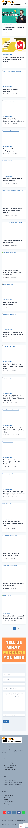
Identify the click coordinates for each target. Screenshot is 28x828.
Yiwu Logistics (8, 804)
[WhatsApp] (23, 812)
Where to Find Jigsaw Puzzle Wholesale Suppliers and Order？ (12, 211)
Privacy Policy (6, 824)
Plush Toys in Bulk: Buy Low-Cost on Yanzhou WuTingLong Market (13, 366)
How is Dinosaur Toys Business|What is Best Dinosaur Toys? (13, 462)
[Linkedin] (9, 812)
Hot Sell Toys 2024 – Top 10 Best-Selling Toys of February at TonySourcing (13, 398)
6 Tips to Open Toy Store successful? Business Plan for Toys (13, 524)
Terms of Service (15, 824)
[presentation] (14, 15)
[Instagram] (14, 812)
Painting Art (7, 799)
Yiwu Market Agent (9, 763)
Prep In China (7, 797)
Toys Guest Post (8, 801)
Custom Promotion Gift (10, 765)
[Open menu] (25, 3)
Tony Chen (7, 32)
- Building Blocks (7, 329)
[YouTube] (4, 812)
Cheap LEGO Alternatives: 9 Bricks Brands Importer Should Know (13, 334)
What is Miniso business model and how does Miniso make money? (13, 59)
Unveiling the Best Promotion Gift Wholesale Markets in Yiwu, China (13, 430)
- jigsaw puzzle (7, 238)
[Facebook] (19, 812)
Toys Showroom (8, 767)
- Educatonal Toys (8, 551)
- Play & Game (6, 613)
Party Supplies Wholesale (11, 769)
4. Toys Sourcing (7, 24)
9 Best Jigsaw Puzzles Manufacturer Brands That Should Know (12, 272)
